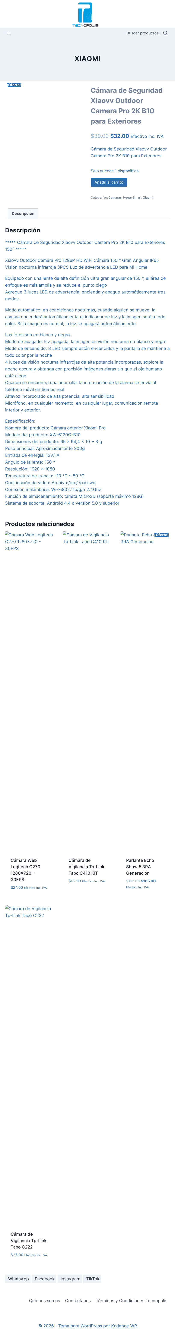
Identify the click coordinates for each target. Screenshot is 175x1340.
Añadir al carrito (109, 182)
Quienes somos (44, 1300)
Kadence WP (124, 1325)
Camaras (115, 197)
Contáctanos (78, 1300)
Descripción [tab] (23, 213)
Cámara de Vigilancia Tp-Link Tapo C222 (29, 1241)
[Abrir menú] (9, 33)
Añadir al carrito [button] (88, 887)
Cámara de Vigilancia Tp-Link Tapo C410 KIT (86, 867)
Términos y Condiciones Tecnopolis (131, 1300)
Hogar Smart (132, 197)
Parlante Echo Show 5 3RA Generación (140, 867)
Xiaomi (87, 59)
